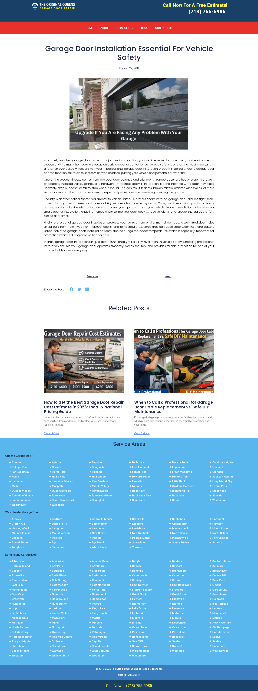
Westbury (17, 655)
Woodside (58, 504)
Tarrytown (18, 547)
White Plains (99, 547)
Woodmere (139, 655)
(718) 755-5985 (207, 12)
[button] (72, 289)
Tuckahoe (58, 547)
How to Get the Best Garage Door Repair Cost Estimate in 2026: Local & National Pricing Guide (84, 407)
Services (123, 28)
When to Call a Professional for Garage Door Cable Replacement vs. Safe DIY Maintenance (173, 407)
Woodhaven (19, 504)
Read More (51, 433)
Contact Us (164, 28)
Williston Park (60, 655)
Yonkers (137, 547)
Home (89, 28)
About (105, 28)
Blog (144, 28)
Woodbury (98, 655)
